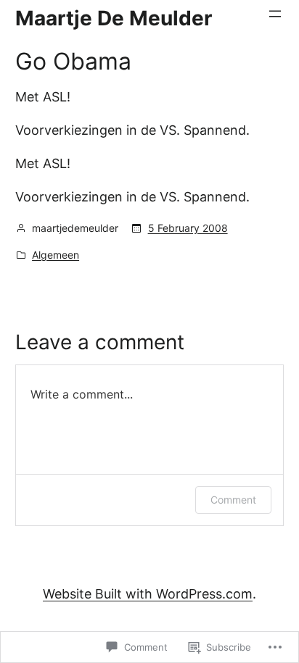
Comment (233, 499)
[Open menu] (275, 13)
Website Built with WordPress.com (148, 593)
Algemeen (55, 255)
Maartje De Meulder (113, 18)
